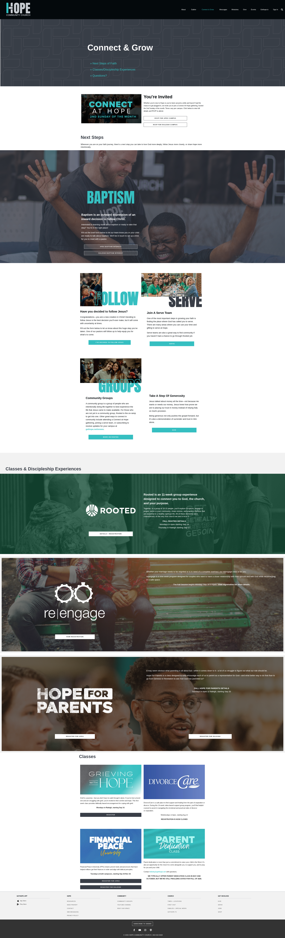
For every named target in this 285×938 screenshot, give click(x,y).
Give (244, 9)
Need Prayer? (72, 904)
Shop (220, 912)
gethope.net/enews (95, 429)
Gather (193, 9)
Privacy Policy (72, 915)
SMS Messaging (73, 912)
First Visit (172, 904)
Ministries (235, 9)
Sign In (275, 9)
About (183, 9)
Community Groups (124, 901)
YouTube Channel (124, 904)
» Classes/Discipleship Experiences (112, 69)
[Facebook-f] (134, 930)
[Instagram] (145, 930)
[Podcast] (151, 930)
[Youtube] (140, 930)
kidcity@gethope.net (158, 872)
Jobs (220, 908)
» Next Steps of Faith (103, 63)
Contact (70, 908)
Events (253, 9)
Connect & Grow (208, 9)
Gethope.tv (265, 9)
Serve (220, 904)
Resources (71, 901)
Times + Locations (175, 901)
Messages (223, 9)
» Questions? (98, 75)
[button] (282, 9)
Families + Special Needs (177, 908)
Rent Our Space (123, 908)
